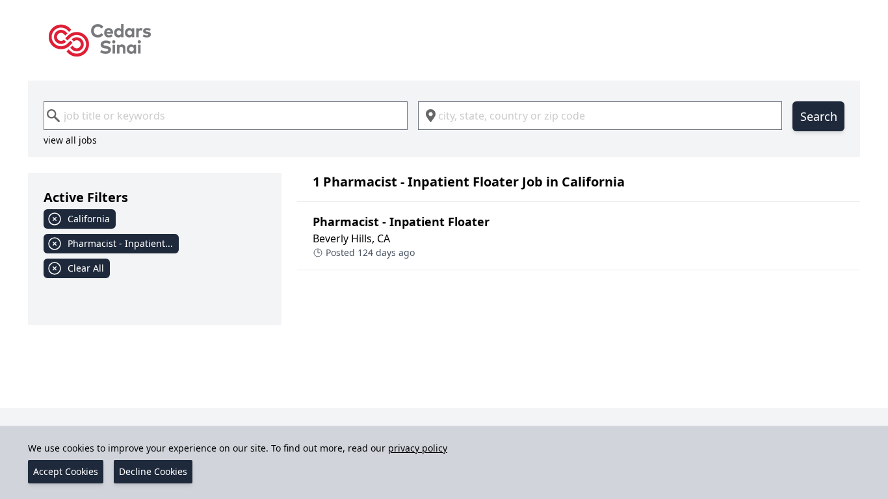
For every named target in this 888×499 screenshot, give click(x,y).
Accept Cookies (65, 471)
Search (818, 116)
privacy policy (417, 448)
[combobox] (226, 115)
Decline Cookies (153, 471)
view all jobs (70, 140)
